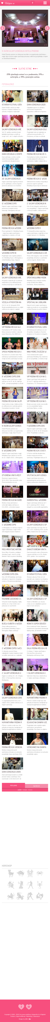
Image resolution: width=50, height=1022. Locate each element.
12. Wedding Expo (9, 203)
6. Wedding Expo (9, 450)
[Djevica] (20, 885)
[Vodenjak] (30, 896)
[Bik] (20, 873)
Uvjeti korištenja (20, 1016)
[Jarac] (20, 896)
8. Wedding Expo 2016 (11, 376)
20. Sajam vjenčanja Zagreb (15, 178)
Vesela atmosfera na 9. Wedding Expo (19, 302)
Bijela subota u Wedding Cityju (16, 623)
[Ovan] (11, 873)
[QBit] (29, 1019)
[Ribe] (39, 896)
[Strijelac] (11, 896)
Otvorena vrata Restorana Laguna (18, 475)
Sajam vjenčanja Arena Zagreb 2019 (18, 129)
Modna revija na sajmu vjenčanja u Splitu (21, 401)
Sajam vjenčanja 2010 (12, 697)
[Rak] (39, 873)
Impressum (36, 1016)
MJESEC (30, 790)
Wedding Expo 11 (34, 228)
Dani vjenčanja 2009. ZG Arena (15, 772)
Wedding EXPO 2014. (10, 574)
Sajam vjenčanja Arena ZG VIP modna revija (22, 277)
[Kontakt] (28, 1006)
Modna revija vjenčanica (13, 747)
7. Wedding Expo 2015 (36, 425)
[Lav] (11, 885)
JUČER (19, 790)
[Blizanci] (30, 873)
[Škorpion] (39, 885)
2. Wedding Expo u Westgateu (15, 648)
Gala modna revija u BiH (37, 648)
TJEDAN (24, 790)
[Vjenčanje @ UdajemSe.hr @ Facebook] (33, 3)
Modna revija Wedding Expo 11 (15, 228)
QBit (26, 1019)
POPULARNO (13, 785)
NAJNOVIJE (36, 786)
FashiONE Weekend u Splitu (14, 599)
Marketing (29, 1016)
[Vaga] (30, 885)
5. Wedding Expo (9, 524)
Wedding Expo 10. (9, 253)
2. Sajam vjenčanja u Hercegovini (17, 673)
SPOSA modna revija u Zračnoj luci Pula (20, 351)
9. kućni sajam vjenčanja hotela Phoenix (20, 425)
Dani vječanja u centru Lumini (15, 154)
